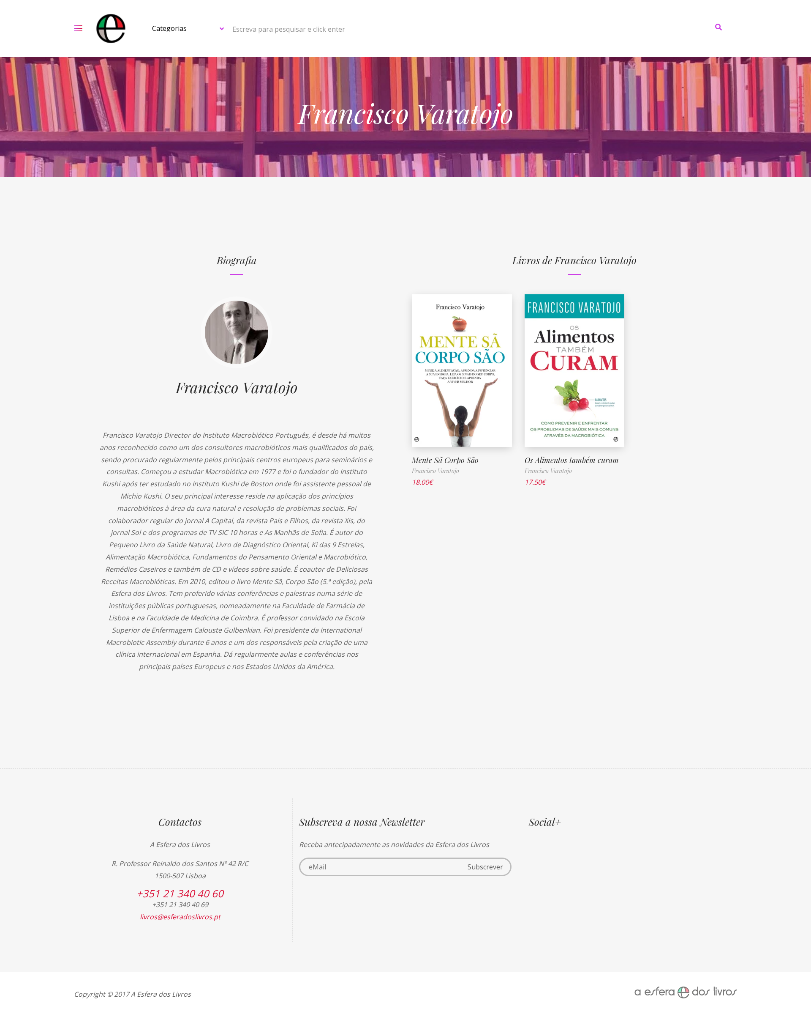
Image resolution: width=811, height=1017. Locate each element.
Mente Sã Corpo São (445, 460)
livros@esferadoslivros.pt (180, 916)
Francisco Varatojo (237, 387)
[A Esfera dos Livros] (111, 28)
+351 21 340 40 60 (179, 893)
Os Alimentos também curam (572, 460)
